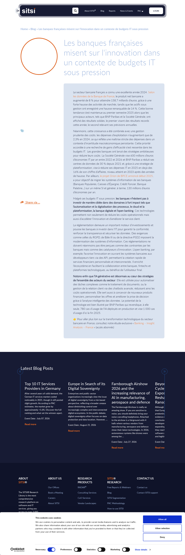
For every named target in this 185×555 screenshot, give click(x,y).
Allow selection (162, 528)
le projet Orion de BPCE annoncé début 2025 (126, 176)
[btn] (20, 371)
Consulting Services (87, 492)
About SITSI (90, 11)
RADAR (82, 487)
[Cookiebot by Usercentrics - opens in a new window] (17, 550)
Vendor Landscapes (87, 503)
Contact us (142, 487)
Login (156, 11)
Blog (102, 11)
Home (24, 29)
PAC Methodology (116, 503)
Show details (141, 549)
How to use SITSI (115, 508)
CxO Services (84, 497)
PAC (139, 11)
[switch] (78, 549)
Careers (51, 497)
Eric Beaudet (32, 84)
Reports (112, 11)
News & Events (126, 11)
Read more (30, 424)
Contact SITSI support (147, 492)
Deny (162, 537)
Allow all (162, 519)
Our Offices (53, 487)
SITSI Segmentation (116, 497)
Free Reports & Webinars (119, 487)
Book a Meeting (55, 492)
